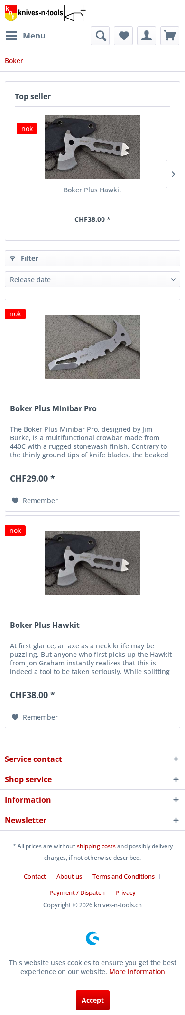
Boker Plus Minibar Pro (53, 409)
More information (137, 971)
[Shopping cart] (169, 35)
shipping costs (96, 846)
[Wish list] (123, 35)
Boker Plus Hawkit (92, 189)
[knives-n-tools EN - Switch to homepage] (45, 13)
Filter (28, 258)
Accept (93, 1000)
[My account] (146, 35)
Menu (34, 35)
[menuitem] (25, 35)
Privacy (125, 892)
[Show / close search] (100, 35)
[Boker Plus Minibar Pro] (92, 346)
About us (69, 876)
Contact (35, 876)
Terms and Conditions (123, 876)
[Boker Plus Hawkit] (92, 147)
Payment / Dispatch (77, 892)
